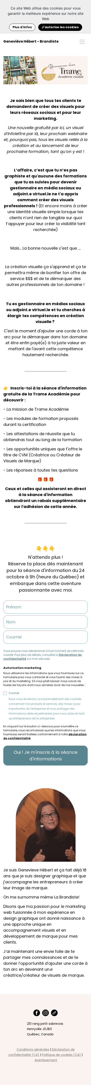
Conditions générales (33, 1049)
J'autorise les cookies (60, 27)
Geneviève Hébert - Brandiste (31, 41)
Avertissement (46, 1060)
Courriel (46, 705)
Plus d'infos (22, 27)
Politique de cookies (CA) (61, 1055)
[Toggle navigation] (82, 41)
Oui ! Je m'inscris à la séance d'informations (46, 755)
